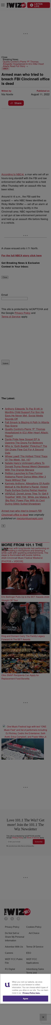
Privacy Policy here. (31, 992)
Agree (25, 998)
